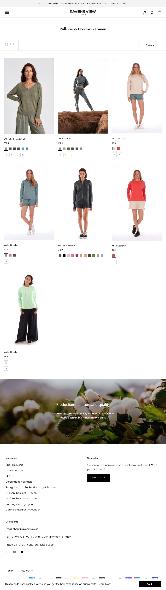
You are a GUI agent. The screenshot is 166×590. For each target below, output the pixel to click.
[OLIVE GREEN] (27, 149)
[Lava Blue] (89, 255)
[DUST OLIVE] (6, 149)
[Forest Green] (93, 255)
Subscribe (99, 477)
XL (23, 155)
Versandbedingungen (19, 481)
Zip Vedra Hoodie (66, 245)
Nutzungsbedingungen (19, 504)
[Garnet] (77, 255)
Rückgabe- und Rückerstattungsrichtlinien (31, 487)
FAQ (8, 476)
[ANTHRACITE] (18, 149)
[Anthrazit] (14, 255)
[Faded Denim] (102, 255)
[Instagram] (14, 552)
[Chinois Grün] (6, 255)
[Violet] (72, 255)
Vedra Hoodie (11, 245)
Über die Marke (15, 465)
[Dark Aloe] (81, 255)
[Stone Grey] (68, 255)
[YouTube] (22, 552)
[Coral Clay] (85, 255)
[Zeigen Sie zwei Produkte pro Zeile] (6, 44)
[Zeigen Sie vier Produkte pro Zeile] (12, 44)
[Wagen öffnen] (159, 12)
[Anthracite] (60, 255)
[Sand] (114, 148)
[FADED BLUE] (60, 149)
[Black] (64, 255)
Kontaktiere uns (15, 470)
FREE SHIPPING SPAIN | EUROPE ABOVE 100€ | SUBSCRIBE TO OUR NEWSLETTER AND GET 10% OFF (83, 3)
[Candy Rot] (114, 255)
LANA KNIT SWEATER (14, 138)
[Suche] (152, 12)
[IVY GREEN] (64, 149)
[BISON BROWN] (10, 149)
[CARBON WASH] (68, 149)
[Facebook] (7, 552)
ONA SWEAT (64, 138)
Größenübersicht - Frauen (21, 493)
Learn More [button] (104, 584)
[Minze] (6, 362)
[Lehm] (10, 255)
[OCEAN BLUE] (14, 149)
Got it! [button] (150, 584)
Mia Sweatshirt (119, 138)
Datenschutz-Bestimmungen (23, 509)
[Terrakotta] (118, 148)
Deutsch (25, 570)
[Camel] (98, 255)
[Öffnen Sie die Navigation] (7, 12)
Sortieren (151, 45)
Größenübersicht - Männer (21, 498)
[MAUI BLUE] (23, 149)
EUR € (11, 570)
